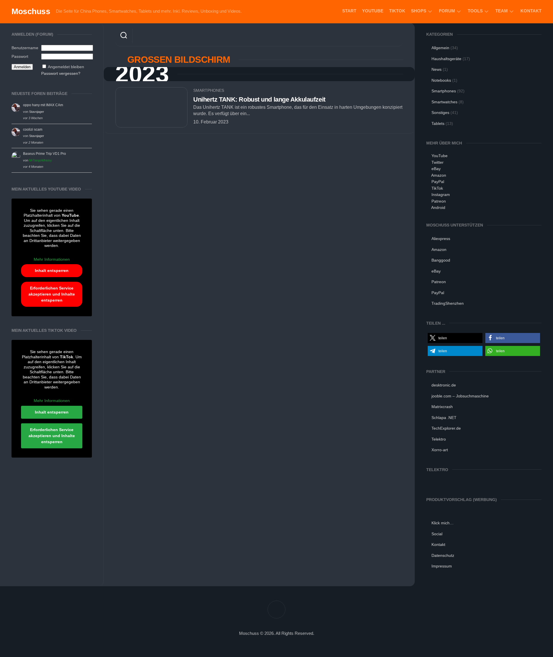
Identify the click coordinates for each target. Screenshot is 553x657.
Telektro (438, 439)
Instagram (440, 194)
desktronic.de (443, 385)
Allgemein (440, 47)
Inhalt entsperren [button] (52, 270)
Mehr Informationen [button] (52, 259)
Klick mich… (442, 523)
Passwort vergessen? (60, 73)
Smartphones (208, 90)
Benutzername (25, 47)
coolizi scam (32, 129)
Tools (475, 10)
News (436, 69)
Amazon (438, 175)
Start (349, 10)
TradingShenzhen (447, 303)
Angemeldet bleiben (66, 66)
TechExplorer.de (446, 428)
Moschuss (31, 11)
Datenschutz (442, 555)
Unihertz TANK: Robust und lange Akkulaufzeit (259, 99)
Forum (447, 10)
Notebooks (441, 80)
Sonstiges (440, 112)
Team (501, 10)
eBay (436, 168)
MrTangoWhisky (40, 160)
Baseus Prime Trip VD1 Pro (44, 154)
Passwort (20, 56)
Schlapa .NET (444, 417)
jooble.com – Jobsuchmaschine (460, 396)
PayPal (437, 181)
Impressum (441, 566)
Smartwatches (444, 102)
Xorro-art (439, 449)
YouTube (372, 10)
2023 (142, 74)
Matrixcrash (442, 406)
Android (438, 207)
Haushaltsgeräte (446, 58)
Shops (418, 10)
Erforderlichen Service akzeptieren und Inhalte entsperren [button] (52, 294)
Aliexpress (440, 238)
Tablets (437, 123)
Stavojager (36, 111)
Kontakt (530, 10)
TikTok (397, 10)
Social (436, 534)
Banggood (440, 260)
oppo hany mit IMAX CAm (43, 105)
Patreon (438, 201)
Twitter (437, 162)
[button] (455, 338)
